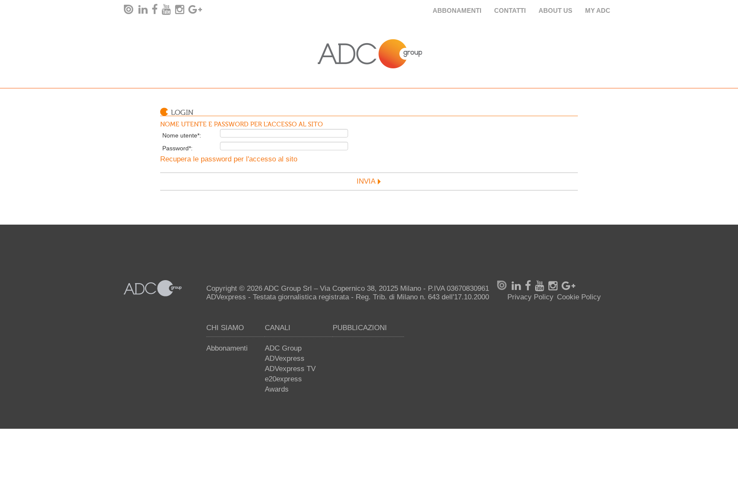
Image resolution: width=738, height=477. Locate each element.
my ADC (597, 10)
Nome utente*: (181, 135)
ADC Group (283, 348)
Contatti (510, 10)
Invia (366, 181)
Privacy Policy (530, 297)
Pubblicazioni (360, 328)
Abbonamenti (457, 10)
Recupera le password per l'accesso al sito (228, 159)
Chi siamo (225, 328)
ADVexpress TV (290, 369)
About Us (555, 10)
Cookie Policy (579, 297)
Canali (277, 328)
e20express (283, 379)
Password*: (177, 148)
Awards (277, 389)
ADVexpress (285, 358)
